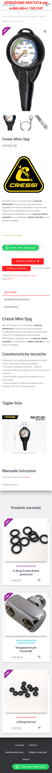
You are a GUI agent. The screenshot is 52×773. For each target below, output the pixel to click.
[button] (45, 31)
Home (4, 17)
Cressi (34, 275)
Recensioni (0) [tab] (11, 307)
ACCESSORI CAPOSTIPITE (18, 17)
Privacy (26, 759)
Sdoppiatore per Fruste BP (26, 649)
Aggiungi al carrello (26, 261)
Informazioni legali (14, 752)
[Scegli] (39, 580)
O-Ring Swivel (26, 722)
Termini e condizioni (37, 752)
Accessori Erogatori (21, 275)
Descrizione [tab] (10, 292)
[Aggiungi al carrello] (39, 657)
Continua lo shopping (16, 268)
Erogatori (33, 17)
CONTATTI (33, 745)
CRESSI (9, 279)
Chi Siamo (19, 745)
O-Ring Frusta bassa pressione (26, 572)
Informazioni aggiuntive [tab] (17, 299)
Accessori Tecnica (26, 643)
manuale (26, 477)
